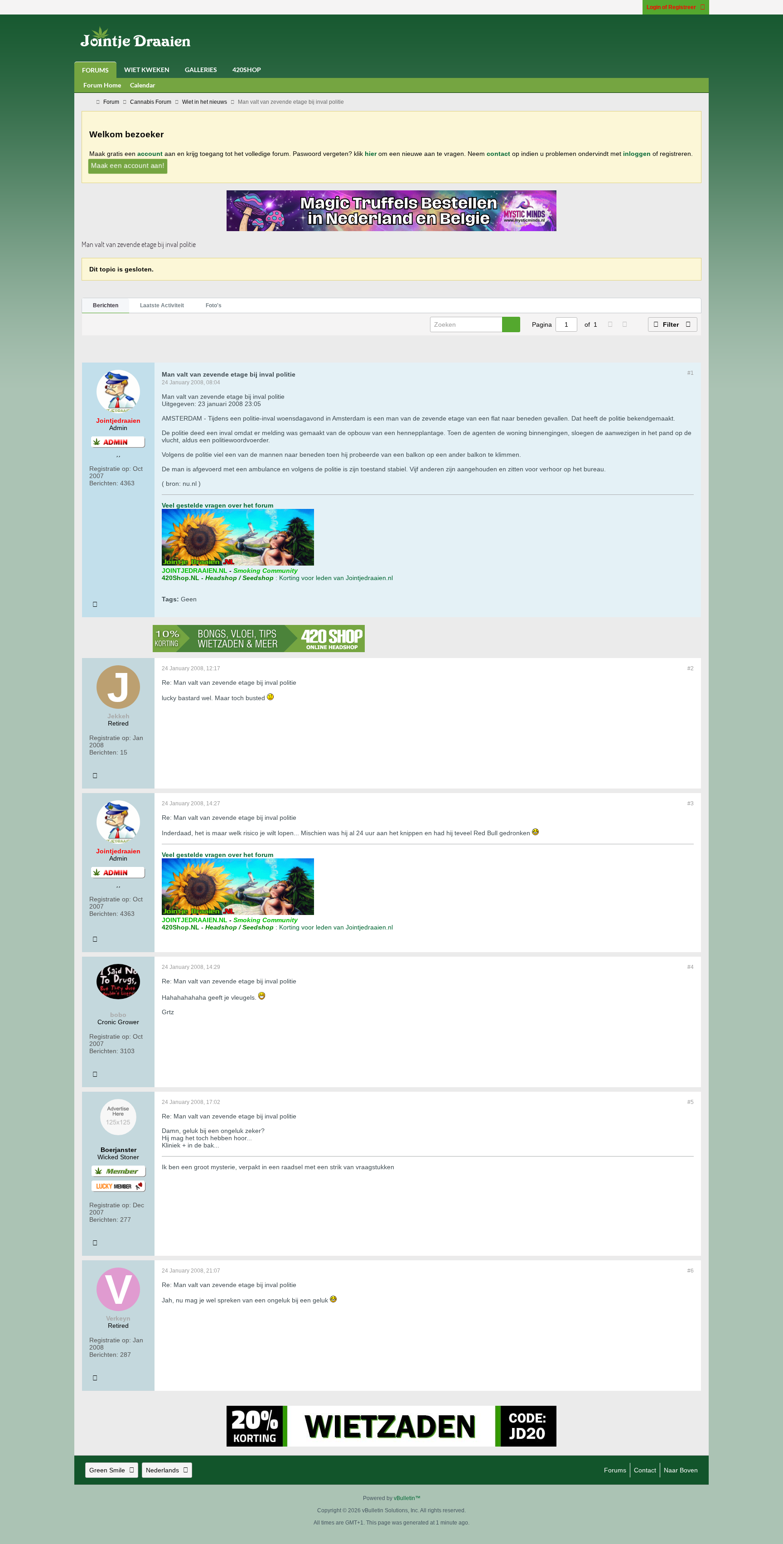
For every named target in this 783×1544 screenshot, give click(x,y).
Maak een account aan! (127, 165)
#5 (690, 1102)
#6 (690, 1271)
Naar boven (681, 1470)
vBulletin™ (407, 1498)
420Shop (246, 69)
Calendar (142, 85)
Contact (645, 1470)
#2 (690, 668)
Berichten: (103, 483)
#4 (690, 967)
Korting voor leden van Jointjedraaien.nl (336, 577)
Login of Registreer (671, 7)
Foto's (214, 305)
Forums (95, 70)
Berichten (105, 305)
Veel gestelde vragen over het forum (217, 505)
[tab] (105, 306)
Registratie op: (110, 468)
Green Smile (107, 1470)
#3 (690, 803)
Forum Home (102, 85)
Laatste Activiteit (162, 305)
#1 (690, 373)
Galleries (201, 69)
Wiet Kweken (146, 69)
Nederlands (162, 1470)
